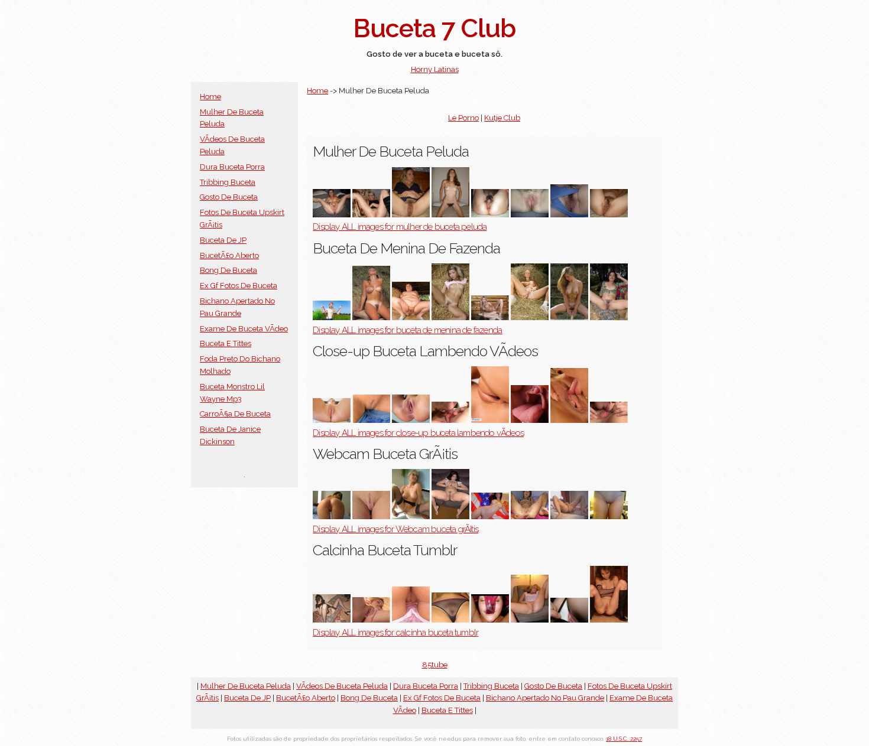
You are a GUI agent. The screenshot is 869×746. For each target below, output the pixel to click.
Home (210, 96)
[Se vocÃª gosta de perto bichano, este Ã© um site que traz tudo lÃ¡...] (411, 420)
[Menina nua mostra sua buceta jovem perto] (371, 516)
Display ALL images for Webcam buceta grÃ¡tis (395, 529)
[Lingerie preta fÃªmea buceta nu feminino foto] (332, 619)
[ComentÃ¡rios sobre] (332, 516)
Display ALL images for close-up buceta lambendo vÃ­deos (418, 433)
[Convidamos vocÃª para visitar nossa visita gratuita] (490, 317)
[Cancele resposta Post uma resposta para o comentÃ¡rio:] (609, 214)
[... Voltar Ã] (609, 317)
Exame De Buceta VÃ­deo (244, 328)
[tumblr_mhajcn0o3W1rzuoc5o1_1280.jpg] (569, 619)
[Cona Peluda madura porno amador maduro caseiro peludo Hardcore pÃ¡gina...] (450, 214)
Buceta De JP (223, 240)
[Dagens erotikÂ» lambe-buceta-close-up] (530, 420)
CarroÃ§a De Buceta (235, 413)
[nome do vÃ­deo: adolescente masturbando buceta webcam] (569, 516)
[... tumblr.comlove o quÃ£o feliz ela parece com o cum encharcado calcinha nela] (490, 619)
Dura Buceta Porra (232, 166)
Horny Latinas (435, 69)
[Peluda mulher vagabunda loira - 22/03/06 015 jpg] (411, 214)
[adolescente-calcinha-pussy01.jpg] (411, 619)
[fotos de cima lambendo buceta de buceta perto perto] (569, 420)
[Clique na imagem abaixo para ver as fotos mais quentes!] (609, 516)
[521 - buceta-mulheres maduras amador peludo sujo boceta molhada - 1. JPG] (332, 214)
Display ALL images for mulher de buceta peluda (400, 226)
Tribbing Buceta (227, 182)
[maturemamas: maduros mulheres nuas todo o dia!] (530, 619)
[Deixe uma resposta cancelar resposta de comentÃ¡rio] (371, 214)
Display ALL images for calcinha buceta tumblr (395, 632)
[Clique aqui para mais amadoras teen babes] (332, 420)
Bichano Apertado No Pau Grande (545, 697)
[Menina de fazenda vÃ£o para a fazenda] (371, 317)
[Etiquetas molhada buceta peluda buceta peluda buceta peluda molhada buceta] (530, 214)
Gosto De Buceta (229, 197)
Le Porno (463, 117)
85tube (435, 664)
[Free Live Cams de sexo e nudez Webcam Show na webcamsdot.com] (490, 516)
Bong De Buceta (228, 270)
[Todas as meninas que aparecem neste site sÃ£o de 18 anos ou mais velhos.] (450, 516)
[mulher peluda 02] (490, 214)
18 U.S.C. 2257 (624, 738)
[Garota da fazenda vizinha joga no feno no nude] (569, 317)
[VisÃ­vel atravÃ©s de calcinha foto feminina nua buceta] (450, 619)
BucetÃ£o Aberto (229, 255)
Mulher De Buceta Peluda (245, 686)
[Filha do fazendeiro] (332, 317)
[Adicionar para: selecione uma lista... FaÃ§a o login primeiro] (569, 214)
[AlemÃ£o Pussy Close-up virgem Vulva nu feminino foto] (371, 420)
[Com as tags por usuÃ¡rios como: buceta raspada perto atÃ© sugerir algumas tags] (490, 420)
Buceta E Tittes (225, 343)
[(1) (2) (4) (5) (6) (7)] (450, 317)
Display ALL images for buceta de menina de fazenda (407, 330)
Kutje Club (502, 117)
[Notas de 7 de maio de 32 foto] (609, 619)
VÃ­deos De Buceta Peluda (342, 686)
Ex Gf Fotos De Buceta (238, 285)
